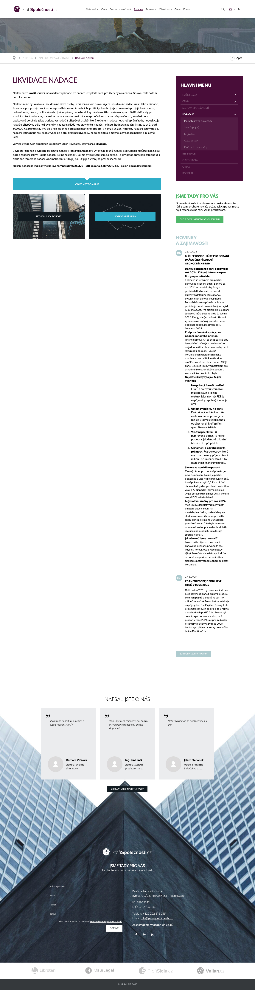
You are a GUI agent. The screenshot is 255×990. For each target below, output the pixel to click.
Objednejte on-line (87, 184)
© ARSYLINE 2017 (127, 984)
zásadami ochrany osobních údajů (106, 921)
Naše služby (92, 9)
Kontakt (187, 9)
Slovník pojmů (191, 127)
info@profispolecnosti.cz (157, 918)
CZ (230, 9)
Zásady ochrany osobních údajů (152, 925)
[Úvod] (16, 58)
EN (238, 9)
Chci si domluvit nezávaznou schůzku (200, 219)
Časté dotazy (191, 140)
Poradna (138, 9)
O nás (178, 9)
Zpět (239, 58)
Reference (151, 9)
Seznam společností (120, 9)
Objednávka (165, 9)
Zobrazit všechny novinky (193, 654)
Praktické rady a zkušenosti (53, 58)
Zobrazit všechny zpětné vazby (127, 789)
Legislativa (189, 133)
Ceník (104, 9)
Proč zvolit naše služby (196, 147)
